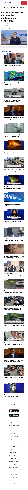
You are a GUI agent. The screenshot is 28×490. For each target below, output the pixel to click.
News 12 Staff (4, 24)
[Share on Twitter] (8, 28)
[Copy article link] (10, 28)
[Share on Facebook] (5, 28)
